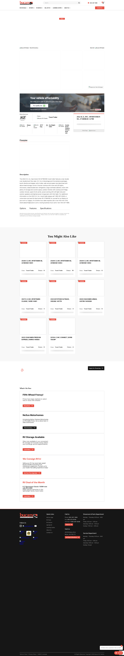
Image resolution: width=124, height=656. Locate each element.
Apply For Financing (95, 368)
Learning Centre (57, 7)
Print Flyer (85, 130)
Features (33, 208)
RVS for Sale (49, 517)
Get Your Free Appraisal (30, 473)
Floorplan (23, 140)
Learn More (27, 449)
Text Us (68, 524)
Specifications (45, 208)
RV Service (39, 7)
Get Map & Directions (71, 537)
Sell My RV (47, 7)
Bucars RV (48, 41)
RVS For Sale (23, 7)
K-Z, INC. (76, 41)
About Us (66, 7)
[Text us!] (118, 653)
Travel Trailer (53, 117)
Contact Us (99, 7)
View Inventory (28, 427)
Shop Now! (27, 405)
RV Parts (31, 7)
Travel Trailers (69, 41)
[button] (39, 105)
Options (23, 208)
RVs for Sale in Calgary (58, 41)
